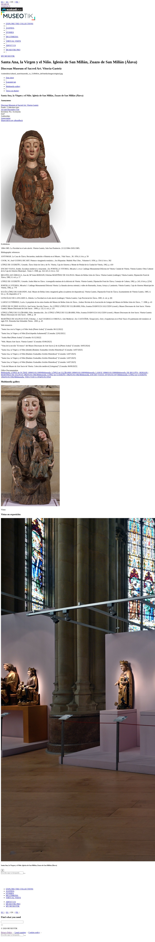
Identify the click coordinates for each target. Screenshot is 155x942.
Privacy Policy (6, 932)
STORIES (10, 32)
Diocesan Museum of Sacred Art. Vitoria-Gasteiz (19, 105)
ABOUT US (11, 45)
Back (21, 120)
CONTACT (5, 6)
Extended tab (11, 82)
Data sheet (10, 78)
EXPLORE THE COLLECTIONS (19, 24)
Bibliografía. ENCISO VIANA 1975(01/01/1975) (99, 375)
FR (17, 2)
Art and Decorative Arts (10, 110)
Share (3, 120)
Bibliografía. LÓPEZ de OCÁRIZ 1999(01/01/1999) (21, 373)
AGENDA (10, 28)
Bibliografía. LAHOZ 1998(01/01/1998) (101, 373)
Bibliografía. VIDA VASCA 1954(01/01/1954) (33, 377)
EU (2, 2)
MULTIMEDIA (12, 37)
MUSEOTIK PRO (13, 50)
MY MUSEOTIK (8, 56)
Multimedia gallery (13, 86)
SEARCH (5, 4)
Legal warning (20, 932)
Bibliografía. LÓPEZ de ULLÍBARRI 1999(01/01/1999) (63, 373)
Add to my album (12, 120)
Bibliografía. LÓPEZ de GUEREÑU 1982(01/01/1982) (58, 375)
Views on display (12, 91)
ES (7, 2)
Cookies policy (34, 932)
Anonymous (5, 118)
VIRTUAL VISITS (13, 41)
